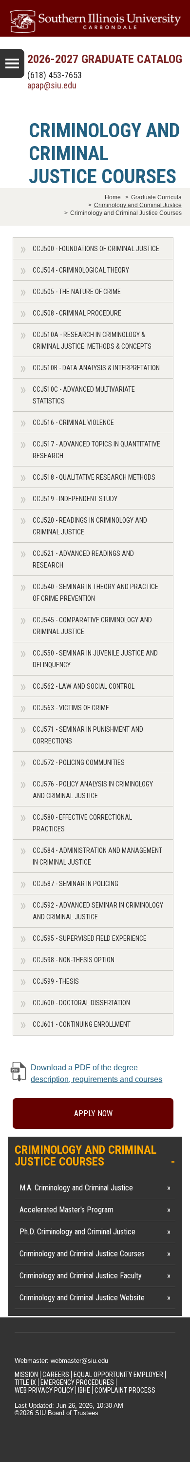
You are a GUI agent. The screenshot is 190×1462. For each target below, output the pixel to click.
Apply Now (93, 1113)
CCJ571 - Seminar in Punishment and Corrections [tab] (88, 735)
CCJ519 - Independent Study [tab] (75, 499)
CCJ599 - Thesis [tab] (56, 981)
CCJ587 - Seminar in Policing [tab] (75, 884)
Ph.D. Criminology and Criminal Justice (77, 1231)
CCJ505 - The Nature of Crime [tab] (77, 292)
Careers (55, 1374)
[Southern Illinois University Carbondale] (95, 21)
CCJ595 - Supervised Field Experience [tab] (90, 938)
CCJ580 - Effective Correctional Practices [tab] (82, 823)
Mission (26, 1374)
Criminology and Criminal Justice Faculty (80, 1275)
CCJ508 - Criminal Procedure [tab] (77, 313)
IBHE (84, 1390)
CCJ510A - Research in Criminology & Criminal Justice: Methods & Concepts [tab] (92, 340)
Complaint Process (125, 1390)
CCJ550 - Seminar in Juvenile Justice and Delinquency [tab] (95, 659)
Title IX (25, 1382)
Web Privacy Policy (44, 1390)
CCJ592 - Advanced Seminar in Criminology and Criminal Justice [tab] (98, 911)
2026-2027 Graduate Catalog (104, 59)
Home (113, 197)
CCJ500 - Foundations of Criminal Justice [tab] (96, 249)
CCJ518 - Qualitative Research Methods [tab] (94, 477)
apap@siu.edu (51, 85)
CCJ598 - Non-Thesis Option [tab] (73, 960)
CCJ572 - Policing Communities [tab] (79, 762)
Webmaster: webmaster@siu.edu (61, 1360)
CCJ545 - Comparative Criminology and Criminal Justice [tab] (92, 626)
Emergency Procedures (77, 1382)
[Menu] (12, 63)
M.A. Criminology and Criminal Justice (76, 1187)
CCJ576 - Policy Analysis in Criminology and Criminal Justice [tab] (93, 790)
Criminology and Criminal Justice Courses (82, 1253)
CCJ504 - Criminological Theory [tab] (81, 270)
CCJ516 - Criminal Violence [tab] (73, 422)
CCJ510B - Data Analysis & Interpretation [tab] (96, 368)
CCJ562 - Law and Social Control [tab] (83, 686)
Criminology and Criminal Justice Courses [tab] (85, 1155)
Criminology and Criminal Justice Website (82, 1297)
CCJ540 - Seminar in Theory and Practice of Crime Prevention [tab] (95, 592)
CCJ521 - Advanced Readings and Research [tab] (83, 559)
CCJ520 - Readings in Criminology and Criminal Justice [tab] (90, 526)
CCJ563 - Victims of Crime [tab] (71, 708)
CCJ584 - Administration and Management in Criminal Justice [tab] (97, 856)
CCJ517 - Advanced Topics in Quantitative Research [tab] (96, 450)
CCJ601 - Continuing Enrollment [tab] (82, 1024)
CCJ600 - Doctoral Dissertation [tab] (81, 1003)
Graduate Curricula (156, 197)
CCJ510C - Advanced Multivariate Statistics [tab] (84, 395)
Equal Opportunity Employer (118, 1374)
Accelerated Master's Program (66, 1209)
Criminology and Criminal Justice (138, 205)
